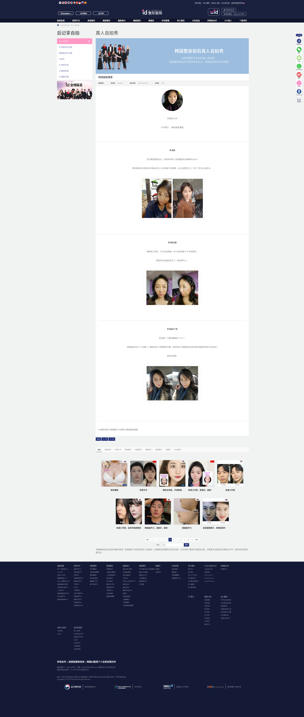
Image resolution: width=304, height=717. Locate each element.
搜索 (186, 545)
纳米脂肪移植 (127, 572)
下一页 (112, 439)
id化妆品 (196, 20)
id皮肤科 (83, 13)
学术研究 (207, 621)
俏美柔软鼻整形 (94, 572)
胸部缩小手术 (143, 575)
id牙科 (101, 13)
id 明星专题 (64, 76)
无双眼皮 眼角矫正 (193, 581)
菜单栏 (244, 20)
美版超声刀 (187, 527)
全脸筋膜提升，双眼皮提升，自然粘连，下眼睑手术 (224, 527)
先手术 (76, 587)
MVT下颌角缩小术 (62, 569)
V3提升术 (125, 578)
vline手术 (60, 572)
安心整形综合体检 (226, 603)
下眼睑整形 (126, 602)
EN (63, 2)
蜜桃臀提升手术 (176, 578)
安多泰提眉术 (127, 596)
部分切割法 (109, 581)
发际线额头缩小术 (62, 587)
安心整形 (224, 596)
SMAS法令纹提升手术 (129, 581)
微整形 (151, 20)
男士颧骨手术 (192, 578)
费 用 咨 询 (230, 10)
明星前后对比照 (65, 53)
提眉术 (125, 593)
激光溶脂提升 (127, 575)
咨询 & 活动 (61, 627)
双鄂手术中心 (78, 569)
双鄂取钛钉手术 (78, 605)
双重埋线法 (109, 569)
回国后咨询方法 (225, 618)
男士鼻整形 (191, 584)
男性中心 (190, 569)
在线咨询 (60, 631)
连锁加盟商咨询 (76, 661)
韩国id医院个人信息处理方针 (101, 661)
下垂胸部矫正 (143, 578)
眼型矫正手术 (110, 584)
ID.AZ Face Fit (208, 575)
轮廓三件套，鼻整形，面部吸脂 (201, 489)
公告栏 (62, 58)
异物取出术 (212, 20)
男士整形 (181, 20)
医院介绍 (207, 596)
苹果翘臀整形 (176, 575)
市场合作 (61, 661)
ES (85, 2)
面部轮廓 (61, 20)
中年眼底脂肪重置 (128, 605)
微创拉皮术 (126, 584)
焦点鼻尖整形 (94, 578)
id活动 (59, 634)
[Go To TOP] (299, 100)
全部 (99, 449)
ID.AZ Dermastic (209, 578)
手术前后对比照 (65, 47)
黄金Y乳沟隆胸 (143, 572)
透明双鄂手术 (78, 581)
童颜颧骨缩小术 (61, 578)
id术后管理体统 (214, 12)
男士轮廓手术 (61, 596)
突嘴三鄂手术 (78, 599)
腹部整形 (174, 572)
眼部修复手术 (110, 587)
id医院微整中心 (65, 13)
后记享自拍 (78, 627)
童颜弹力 (122, 20)
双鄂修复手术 (78, 602)
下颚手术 (76, 584)
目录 (98, 439)
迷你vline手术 (61, 575)
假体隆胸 (114, 489)
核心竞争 (207, 612)
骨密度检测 (224, 606)
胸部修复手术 (143, 581)
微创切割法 (109, 578)
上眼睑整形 (126, 599)
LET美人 (228, 20)
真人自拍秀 (63, 41)
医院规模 (207, 600)
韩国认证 (207, 624)
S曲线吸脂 (175, 569)
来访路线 (207, 618)
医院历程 (207, 606)
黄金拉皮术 (126, 587)
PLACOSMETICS (210, 565)
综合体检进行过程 (226, 612)
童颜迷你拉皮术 (127, 590)
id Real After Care (209, 581)
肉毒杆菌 (158, 572)
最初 (147, 540)
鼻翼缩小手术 (94, 581)
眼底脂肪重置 (110, 596)
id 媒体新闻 (64, 70)
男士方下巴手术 (192, 575)
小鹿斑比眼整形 (111, 572)
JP (65, 2)
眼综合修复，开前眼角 (172, 489)
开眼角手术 (109, 590)
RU (82, 2)
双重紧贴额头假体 (62, 584)
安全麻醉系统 (225, 615)
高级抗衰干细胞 (127, 569)
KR (60, 2)
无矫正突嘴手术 (78, 593)
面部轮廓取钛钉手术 (63, 593)
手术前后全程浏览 (226, 600)
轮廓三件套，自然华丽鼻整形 (128, 527)
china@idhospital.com (90, 667)
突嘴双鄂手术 (78, 596)
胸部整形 (137, 20)
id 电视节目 (64, 64)
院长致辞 (207, 603)
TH (68, 2)
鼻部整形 (91, 20)
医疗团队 (207, 609)
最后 (196, 540)
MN (71, 2)
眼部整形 (106, 20)
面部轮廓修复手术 (62, 599)
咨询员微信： (234, 14)
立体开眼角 (109, 593)
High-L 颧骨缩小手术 (63, 581)
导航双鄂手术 (78, 572)
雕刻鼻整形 (93, 575)
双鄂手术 (76, 20)
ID (79, 2)
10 (188, 540)
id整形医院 (152, 12)
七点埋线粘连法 (111, 575)
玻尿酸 (157, 569)
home (58, 25)
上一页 (105, 439)
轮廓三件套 (230, 489)
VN (77, 2)
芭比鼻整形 (93, 569)
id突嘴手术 (77, 590)
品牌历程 (207, 572)
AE (74, 2)
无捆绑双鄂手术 (78, 578)
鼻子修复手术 (94, 584)
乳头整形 (141, 584)
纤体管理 (165, 20)
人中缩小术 (60, 590)
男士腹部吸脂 (192, 587)
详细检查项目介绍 (226, 609)
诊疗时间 (207, 615)
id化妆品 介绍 (208, 569)
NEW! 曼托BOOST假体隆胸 (147, 569)
